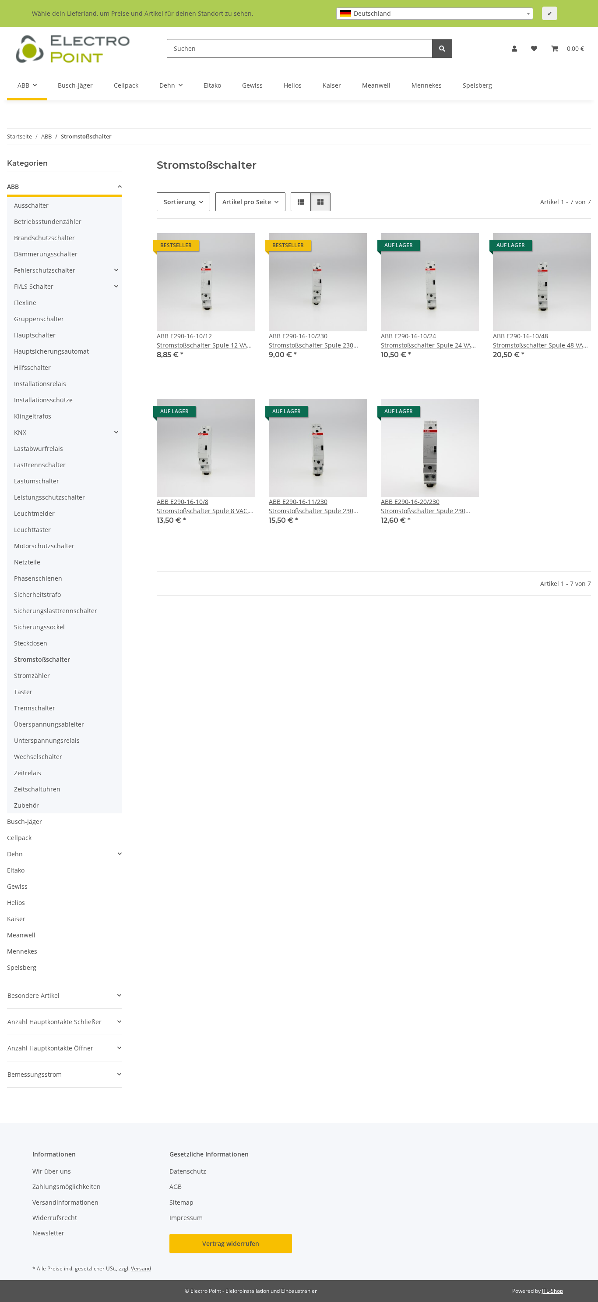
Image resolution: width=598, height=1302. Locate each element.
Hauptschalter (35, 335)
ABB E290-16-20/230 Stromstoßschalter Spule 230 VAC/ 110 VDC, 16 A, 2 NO (423, 506)
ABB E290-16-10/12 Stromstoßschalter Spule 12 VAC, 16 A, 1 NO (204, 341)
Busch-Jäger (24, 821)
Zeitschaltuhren (37, 789)
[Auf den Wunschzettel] (240, 247)
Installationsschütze (43, 400)
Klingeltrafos (32, 416)
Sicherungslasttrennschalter (55, 611)
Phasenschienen (38, 578)
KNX (20, 432)
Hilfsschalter (32, 367)
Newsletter (48, 1233)
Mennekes (22, 951)
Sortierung (180, 202)
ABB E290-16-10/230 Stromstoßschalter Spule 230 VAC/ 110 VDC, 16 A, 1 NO (311, 341)
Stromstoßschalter (42, 659)
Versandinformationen (65, 1202)
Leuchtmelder (34, 513)
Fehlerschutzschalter (44, 270)
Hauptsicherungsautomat (51, 351)
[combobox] (434, 13)
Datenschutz (187, 1171)
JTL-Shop (552, 1291)
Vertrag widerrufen (230, 1243)
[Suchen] (442, 48)
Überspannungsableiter (49, 724)
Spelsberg (21, 967)
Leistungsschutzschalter (49, 497)
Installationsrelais (40, 384)
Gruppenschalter (39, 319)
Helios (16, 902)
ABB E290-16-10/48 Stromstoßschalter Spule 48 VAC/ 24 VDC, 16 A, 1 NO (541, 341)
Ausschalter (31, 205)
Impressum (186, 1217)
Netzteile (27, 562)
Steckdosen (30, 643)
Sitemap (181, 1202)
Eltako (16, 870)
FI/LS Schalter (33, 286)
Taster (23, 692)
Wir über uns (51, 1171)
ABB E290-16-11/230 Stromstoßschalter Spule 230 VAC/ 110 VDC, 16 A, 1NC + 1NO (314, 506)
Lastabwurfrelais (38, 448)
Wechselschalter (38, 756)
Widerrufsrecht (54, 1217)
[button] (514, 48)
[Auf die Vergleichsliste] (217, 247)
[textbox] (435, 13)
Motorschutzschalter (44, 546)
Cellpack (19, 838)
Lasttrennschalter (40, 465)
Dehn (15, 854)
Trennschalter (34, 708)
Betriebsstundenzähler (47, 221)
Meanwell (21, 935)
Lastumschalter (36, 481)
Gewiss (17, 886)
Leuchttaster (32, 529)
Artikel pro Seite (246, 202)
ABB (13, 186)
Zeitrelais (27, 773)
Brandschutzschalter (44, 238)
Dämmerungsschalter (45, 254)
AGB (175, 1186)
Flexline (25, 302)
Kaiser (16, 919)
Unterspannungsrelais (47, 740)
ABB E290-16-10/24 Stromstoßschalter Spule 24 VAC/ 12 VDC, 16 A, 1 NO (429, 341)
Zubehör (26, 805)
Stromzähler (32, 675)
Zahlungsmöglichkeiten (66, 1186)
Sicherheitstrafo (37, 594)
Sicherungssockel (39, 627)
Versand (141, 1268)
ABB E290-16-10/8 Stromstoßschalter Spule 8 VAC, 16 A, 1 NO (203, 506)
